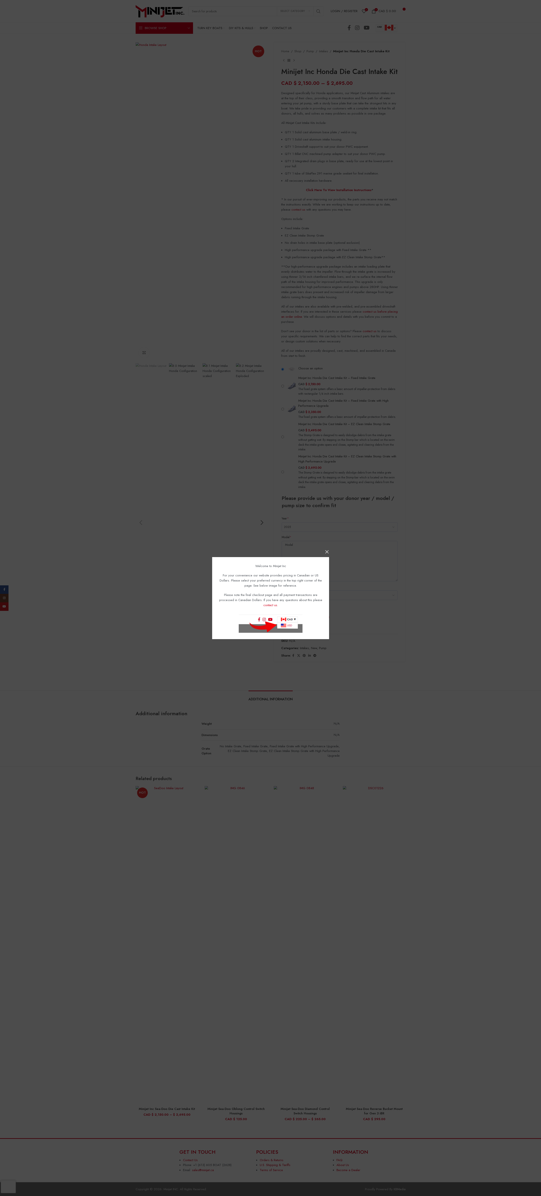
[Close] (327, 551)
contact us (270, 605)
